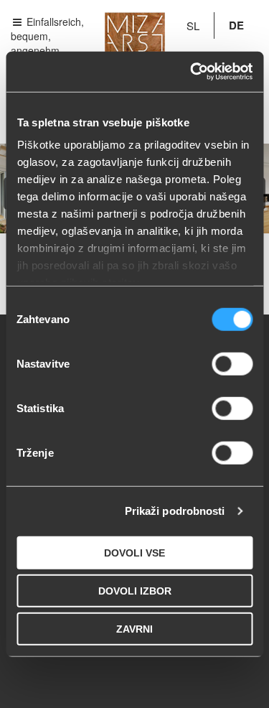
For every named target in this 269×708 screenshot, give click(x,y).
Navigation (46, 21)
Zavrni (134, 628)
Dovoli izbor (134, 590)
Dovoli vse (134, 552)
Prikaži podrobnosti (175, 511)
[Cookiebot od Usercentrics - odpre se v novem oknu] (192, 71)
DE (236, 25)
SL (193, 25)
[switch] (232, 363)
